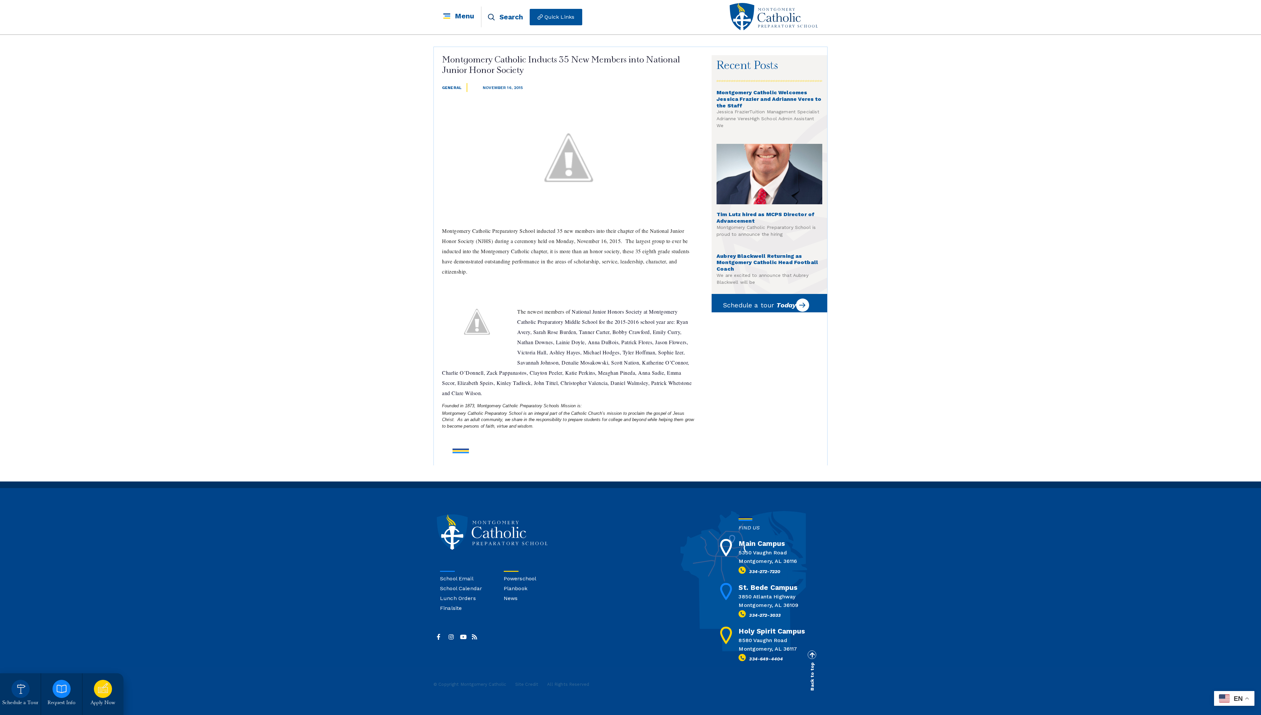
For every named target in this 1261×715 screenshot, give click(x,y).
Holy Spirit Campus (772, 631)
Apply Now (103, 703)
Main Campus (762, 543)
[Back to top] (811, 655)
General (452, 87)
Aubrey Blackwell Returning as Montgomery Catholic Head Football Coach (767, 262)
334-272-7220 (764, 571)
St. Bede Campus (768, 587)
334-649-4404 (766, 658)
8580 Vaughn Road (763, 640)
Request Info (62, 703)
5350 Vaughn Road (762, 552)
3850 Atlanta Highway (767, 596)
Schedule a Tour (20, 703)
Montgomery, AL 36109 (768, 605)
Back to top (812, 676)
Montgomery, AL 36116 (768, 561)
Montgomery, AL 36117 (768, 649)
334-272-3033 (765, 615)
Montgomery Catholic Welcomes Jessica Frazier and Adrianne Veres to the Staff (769, 99)
